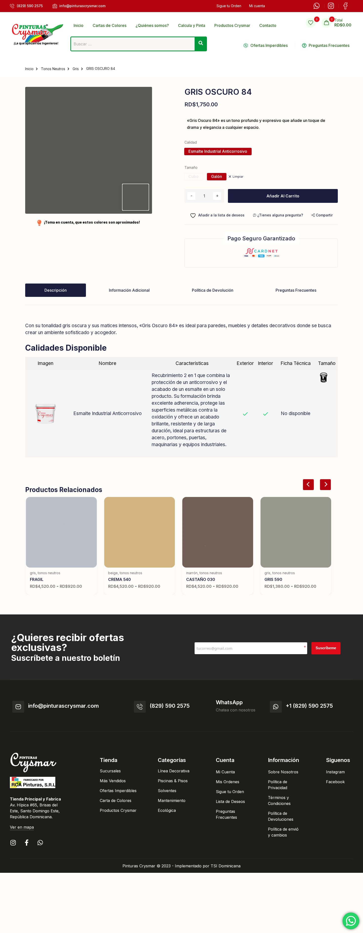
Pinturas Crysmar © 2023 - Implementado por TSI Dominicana (181, 865)
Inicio (29, 69)
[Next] (325, 484)
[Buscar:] (138, 45)
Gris (76, 69)
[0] (311, 23)
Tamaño (191, 167)
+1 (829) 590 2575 (309, 706)
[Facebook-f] (26, 842)
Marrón (192, 573)
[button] (322, 215)
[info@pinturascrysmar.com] (18, 707)
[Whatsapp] (40, 842)
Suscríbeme (326, 648)
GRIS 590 (273, 579)
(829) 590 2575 (170, 706)
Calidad (190, 142)
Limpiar (238, 176)
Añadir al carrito (282, 195)
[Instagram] (13, 842)
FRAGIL (36, 579)
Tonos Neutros (53, 69)
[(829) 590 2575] (140, 707)
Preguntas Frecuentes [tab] (296, 290)
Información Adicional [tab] (129, 290)
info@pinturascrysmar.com (63, 706)
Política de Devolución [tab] (212, 290)
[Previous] (308, 484)
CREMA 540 (119, 579)
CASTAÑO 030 (200, 579)
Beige (113, 573)
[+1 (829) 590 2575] (276, 707)
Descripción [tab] (55, 290)
